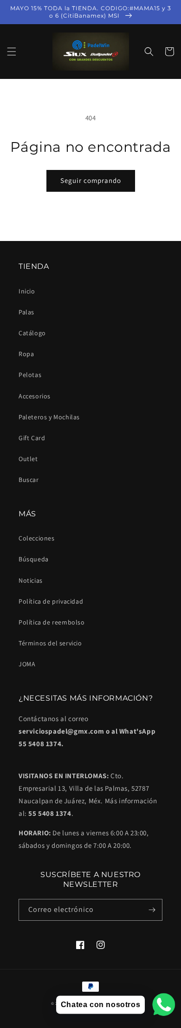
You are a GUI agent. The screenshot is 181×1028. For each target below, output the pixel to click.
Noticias (31, 580)
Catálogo (32, 333)
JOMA (27, 664)
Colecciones (37, 538)
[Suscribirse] (152, 910)
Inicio (27, 291)
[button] (11, 51)
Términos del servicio (50, 643)
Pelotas (30, 375)
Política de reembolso (52, 622)
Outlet (28, 459)
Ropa (26, 354)
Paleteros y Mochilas (49, 417)
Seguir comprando (90, 180)
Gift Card (32, 438)
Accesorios (35, 396)
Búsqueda (34, 559)
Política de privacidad (51, 601)
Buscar (29, 479)
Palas (26, 312)
